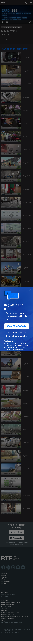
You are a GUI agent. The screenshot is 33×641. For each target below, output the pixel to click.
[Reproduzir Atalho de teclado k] (3, 639)
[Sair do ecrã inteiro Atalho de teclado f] (30, 639)
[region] (16, 320)
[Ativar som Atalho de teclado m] (7, 639)
